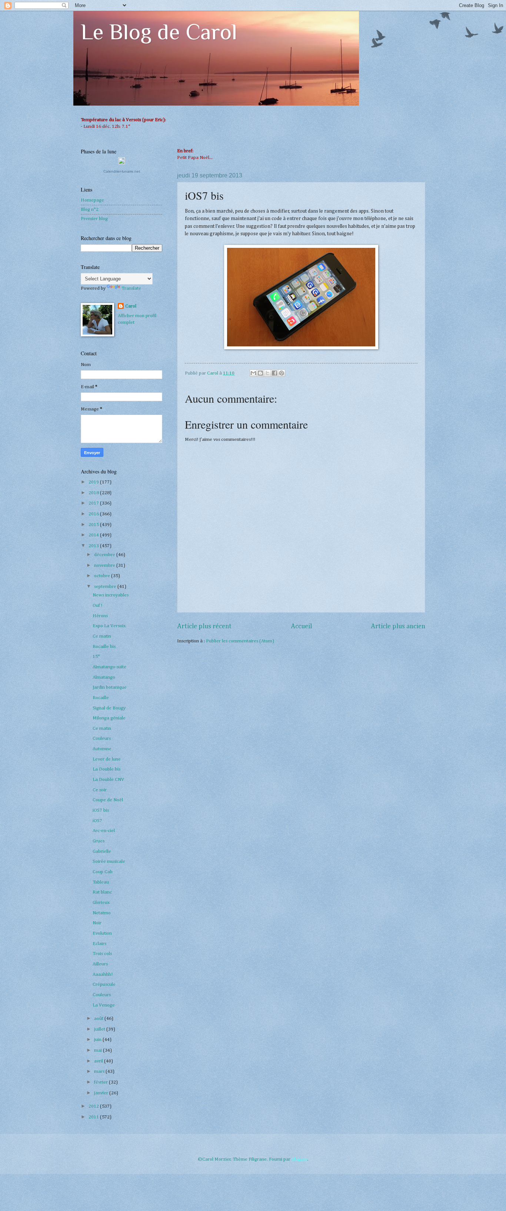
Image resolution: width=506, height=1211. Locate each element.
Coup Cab (103, 871)
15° (96, 656)
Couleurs (102, 738)
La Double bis (106, 769)
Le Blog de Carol (159, 31)
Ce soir (100, 790)
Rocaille (101, 697)
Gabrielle (102, 851)
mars (100, 1071)
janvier (101, 1093)
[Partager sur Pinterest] (281, 373)
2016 (94, 514)
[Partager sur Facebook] (274, 373)
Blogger (299, 1159)
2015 (94, 524)
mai (98, 1050)
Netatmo (102, 913)
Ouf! (97, 605)
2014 (94, 535)
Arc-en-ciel (104, 830)
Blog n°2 (90, 209)
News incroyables (111, 595)
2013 (94, 545)
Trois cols (102, 953)
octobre (102, 575)
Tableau (101, 882)
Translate (131, 288)
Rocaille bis (104, 646)
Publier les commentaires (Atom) (240, 641)
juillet (100, 1029)
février (101, 1082)
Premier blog (94, 218)
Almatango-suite (109, 667)
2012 (94, 1106)
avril (99, 1061)
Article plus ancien (398, 626)
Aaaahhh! (103, 974)
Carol (130, 306)
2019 (94, 482)
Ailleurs (100, 964)
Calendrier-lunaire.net (121, 171)
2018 (94, 492)
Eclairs (99, 943)
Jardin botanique (110, 687)
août (99, 1018)
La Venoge (104, 1005)
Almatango (104, 677)
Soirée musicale (109, 861)
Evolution (102, 933)
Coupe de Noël (108, 800)
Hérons (100, 615)
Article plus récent (204, 626)
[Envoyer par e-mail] (253, 373)
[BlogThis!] (260, 373)
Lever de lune (107, 759)
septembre (105, 586)
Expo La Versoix (109, 625)
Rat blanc (102, 892)
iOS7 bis (101, 810)
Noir (97, 923)
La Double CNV (108, 779)
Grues (98, 841)
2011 (94, 1117)
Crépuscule (104, 984)
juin (98, 1039)
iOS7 (97, 820)
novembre (105, 565)
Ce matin (102, 636)
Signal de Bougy (109, 708)
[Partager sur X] (267, 373)
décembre (105, 554)
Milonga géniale (109, 718)
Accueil (301, 626)
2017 (94, 503)
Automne (102, 748)
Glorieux (101, 902)
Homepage (92, 200)
